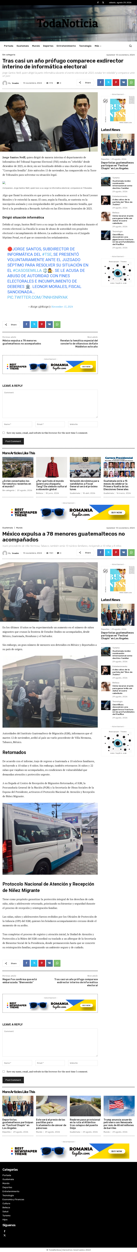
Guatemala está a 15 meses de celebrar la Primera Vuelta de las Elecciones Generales (116, 485)
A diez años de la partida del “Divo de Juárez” (122, 202)
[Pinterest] (116, 82)
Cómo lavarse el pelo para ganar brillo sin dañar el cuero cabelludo (122, 219)
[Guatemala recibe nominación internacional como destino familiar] (105, 181)
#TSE (47, 254)
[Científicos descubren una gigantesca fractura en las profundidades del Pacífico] (105, 235)
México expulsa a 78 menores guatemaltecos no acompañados (22, 342)
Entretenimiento (119, 197)
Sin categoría (8, 55)
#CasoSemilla (27, 270)
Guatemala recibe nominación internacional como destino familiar (122, 184)
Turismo (116, 178)
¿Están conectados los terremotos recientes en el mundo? (16, 484)
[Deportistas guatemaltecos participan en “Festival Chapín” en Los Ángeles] (117, 145)
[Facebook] (98, 2)
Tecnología (117, 232)
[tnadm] (5, 83)
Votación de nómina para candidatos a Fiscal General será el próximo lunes (84, 485)
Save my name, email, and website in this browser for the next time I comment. (47, 432)
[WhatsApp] (131, 82)
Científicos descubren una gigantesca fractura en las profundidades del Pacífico (123, 239)
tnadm (15, 83)
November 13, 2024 (62, 306)
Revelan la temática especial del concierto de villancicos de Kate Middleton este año (79, 343)
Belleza (115, 213)
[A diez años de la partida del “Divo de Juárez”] (105, 200)
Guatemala (75, 493)
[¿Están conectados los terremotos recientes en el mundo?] (17, 467)
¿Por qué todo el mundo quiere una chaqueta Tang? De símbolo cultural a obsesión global (51, 485)
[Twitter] (103, 2)
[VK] (123, 82)
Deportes (105, 159)
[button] (130, 46)
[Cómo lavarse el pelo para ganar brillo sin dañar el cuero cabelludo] (105, 216)
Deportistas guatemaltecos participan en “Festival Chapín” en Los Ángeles (117, 165)
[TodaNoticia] (68, 23)
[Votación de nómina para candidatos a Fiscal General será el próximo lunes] (85, 467)
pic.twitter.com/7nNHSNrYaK (37, 297)
